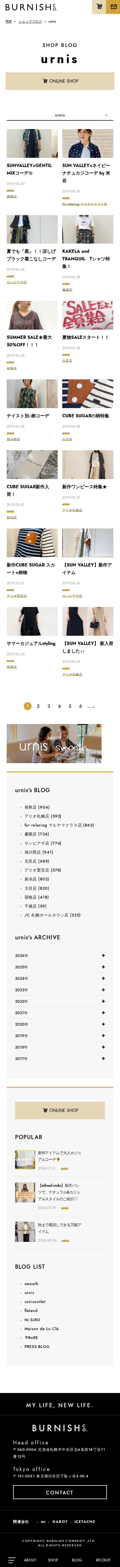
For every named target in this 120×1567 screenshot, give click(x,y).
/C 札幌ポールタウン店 (53, 915)
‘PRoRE (31, 1337)
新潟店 (37, 879)
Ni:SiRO (32, 1320)
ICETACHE (85, 1521)
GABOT (60, 1521)
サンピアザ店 (43, 843)
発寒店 (37, 807)
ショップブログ (30, 21)
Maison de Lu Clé (42, 1329)
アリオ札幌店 (43, 816)
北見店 (37, 861)
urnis (30, 1292)
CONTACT (60, 1492)
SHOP (53, 1560)
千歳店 (36, 906)
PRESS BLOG (37, 1346)
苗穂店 (37, 897)
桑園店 (37, 834)
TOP (9, 21)
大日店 (37, 888)
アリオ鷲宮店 (43, 870)
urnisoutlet (35, 1301)
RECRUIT (103, 1560)
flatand (31, 1310)
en (43, 1521)
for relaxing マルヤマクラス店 (59, 825)
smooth (32, 1284)
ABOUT (30, 1560)
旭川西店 (39, 852)
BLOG (77, 1560)
